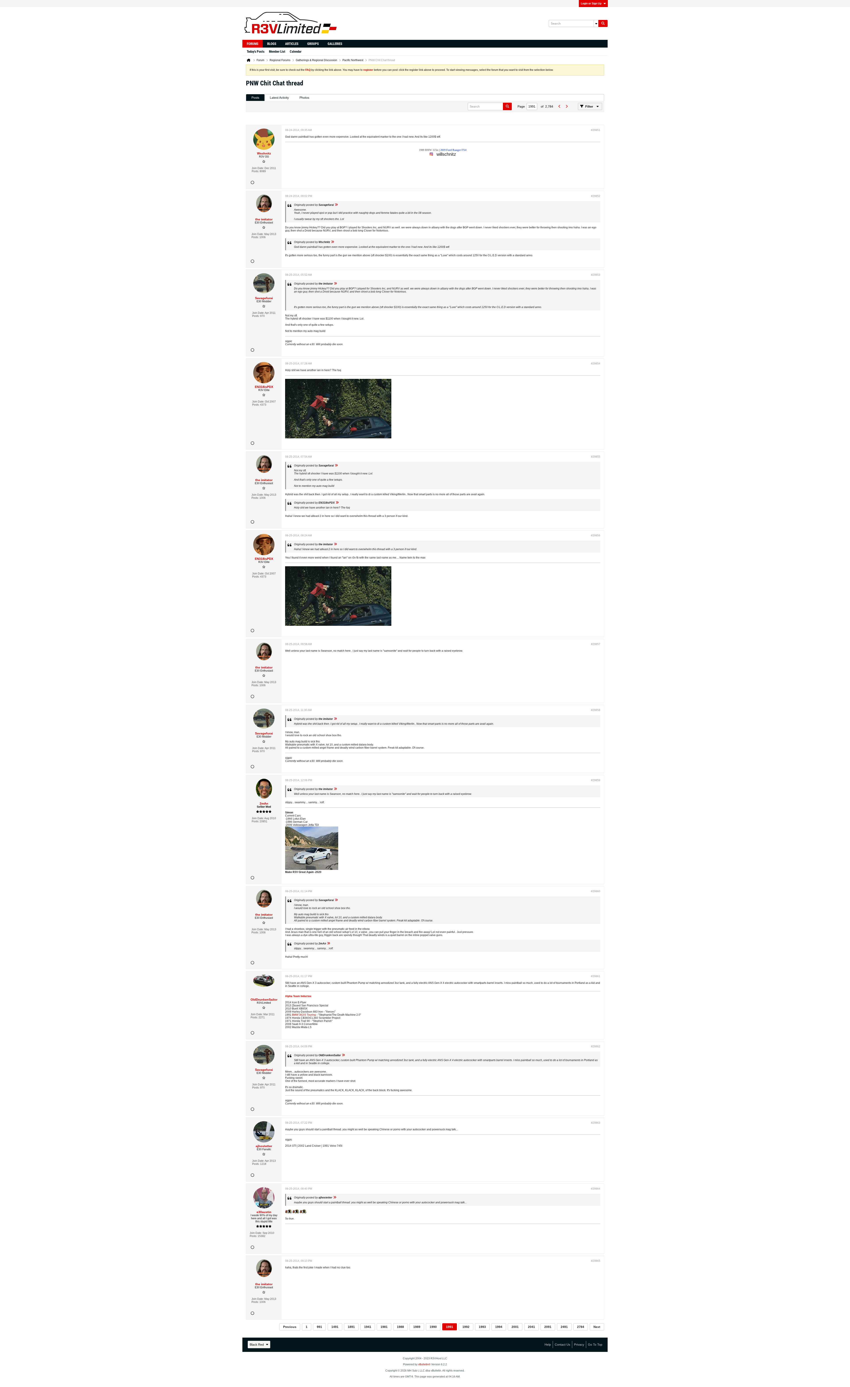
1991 (449, 1327)
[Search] (603, 23)
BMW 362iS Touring (304, 1014)
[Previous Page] (559, 106)
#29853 (595, 274)
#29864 (595, 1188)
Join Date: (258, 168)
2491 (564, 1327)
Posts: (255, 171)
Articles (291, 44)
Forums (252, 44)
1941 (367, 1327)
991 (319, 1327)
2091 (547, 1327)
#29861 (595, 976)
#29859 (595, 780)
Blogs (271, 44)
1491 (334, 1327)
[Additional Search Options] (596, 23)
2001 (515, 1327)
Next (596, 1327)
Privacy (579, 1344)
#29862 (595, 1046)
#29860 (595, 891)
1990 (433, 1327)
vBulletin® (424, 1364)
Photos (304, 97)
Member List (277, 52)
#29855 (595, 456)
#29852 (595, 196)
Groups (313, 44)
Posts (255, 97)
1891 (351, 1327)
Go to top (595, 1344)
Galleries (335, 44)
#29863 (595, 1122)
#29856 (595, 535)
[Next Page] (566, 106)
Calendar (295, 52)
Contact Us (562, 1344)
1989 (416, 1327)
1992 (465, 1327)
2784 (580, 1327)
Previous (289, 1327)
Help (548, 1344)
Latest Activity (279, 97)
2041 (531, 1327)
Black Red (257, 1344)
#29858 (595, 710)
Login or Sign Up (591, 3)
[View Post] (336, 204)
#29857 (595, 644)
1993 (482, 1327)
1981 (384, 1327)
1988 (400, 1327)
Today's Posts (256, 52)
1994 (498, 1327)
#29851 (595, 130)
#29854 (595, 363)
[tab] (255, 97)
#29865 (595, 1260)
